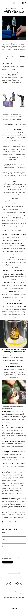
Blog (16, 375)
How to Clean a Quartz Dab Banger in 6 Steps (13, 226)
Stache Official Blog (15, 572)
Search (9, 595)
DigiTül (16, 279)
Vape (16, 8)
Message (4, 546)
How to (12, 8)
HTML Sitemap (16, 595)
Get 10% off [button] (14, 608)
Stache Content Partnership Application (12, 591)
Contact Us (19, 586)
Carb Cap (10, 483)
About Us (8, 586)
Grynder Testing (21, 588)
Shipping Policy (6, 588)
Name (3, 532)
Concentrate (7, 8)
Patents (13, 586)
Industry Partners (21, 593)
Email (3, 539)
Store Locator (12, 593)
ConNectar (15, 121)
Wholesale (13, 588)
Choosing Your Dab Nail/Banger (11, 159)
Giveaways (5, 593)
